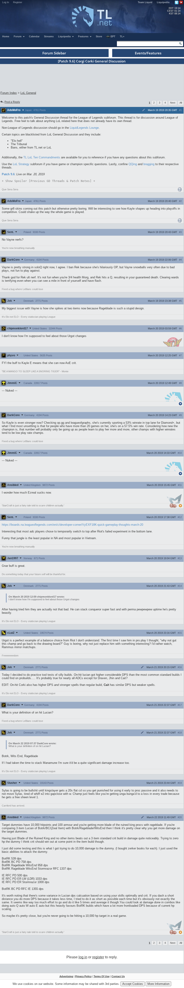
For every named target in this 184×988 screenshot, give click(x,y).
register (98, 957)
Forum (18, 36)
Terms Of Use (102, 976)
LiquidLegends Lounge (84, 127)
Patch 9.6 (8, 174)
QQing (133, 164)
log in (83, 957)
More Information (158, 984)
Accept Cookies (132, 984)
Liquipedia (163, 2)
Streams (49, 36)
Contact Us (118, 976)
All (181, 102)
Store (99, 36)
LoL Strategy (21, 164)
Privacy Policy (83, 976)
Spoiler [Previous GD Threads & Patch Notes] (48, 181)
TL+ (122, 36)
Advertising (66, 976)
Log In (5, 2)
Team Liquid (145, 2)
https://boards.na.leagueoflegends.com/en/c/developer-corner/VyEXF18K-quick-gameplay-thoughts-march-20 (72, 524)
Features (83, 36)
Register (17, 2)
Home (5, 36)
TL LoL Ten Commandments (41, 157)
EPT (113, 36)
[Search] (180, 43)
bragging (148, 164)
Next (172, 102)
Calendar (34, 36)
